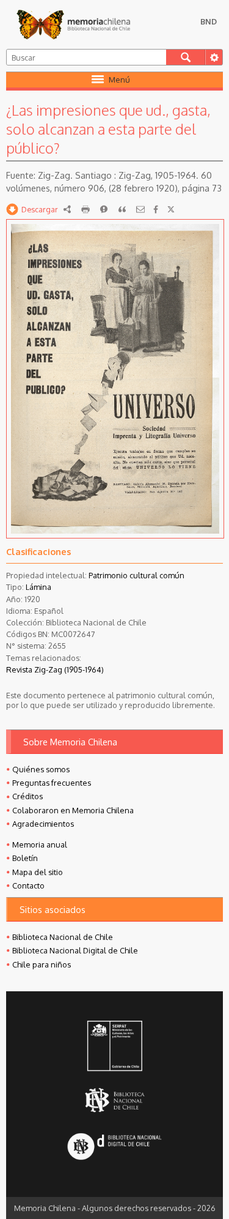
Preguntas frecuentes (51, 783)
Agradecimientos (43, 824)
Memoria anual (39, 844)
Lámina (38, 587)
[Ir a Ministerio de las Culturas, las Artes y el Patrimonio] (114, 1047)
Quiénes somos (41, 769)
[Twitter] (171, 209)
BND (208, 21)
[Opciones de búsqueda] (213, 57)
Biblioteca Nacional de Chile (62, 937)
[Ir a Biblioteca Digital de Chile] (114, 1147)
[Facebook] (156, 209)
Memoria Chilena (73, 24)
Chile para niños (41, 964)
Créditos (27, 796)
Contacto (28, 885)
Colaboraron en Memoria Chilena (73, 810)
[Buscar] (185, 57)
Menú (119, 79)
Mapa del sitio (37, 872)
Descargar (39, 209)
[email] (140, 209)
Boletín (25, 858)
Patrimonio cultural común (136, 575)
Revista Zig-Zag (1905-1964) (55, 669)
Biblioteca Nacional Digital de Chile (75, 950)
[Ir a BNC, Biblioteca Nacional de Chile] (114, 1100)
